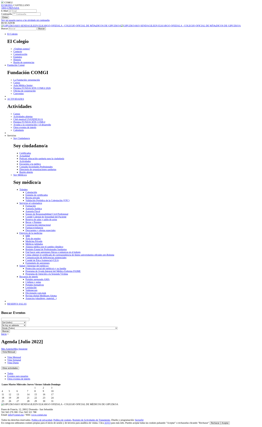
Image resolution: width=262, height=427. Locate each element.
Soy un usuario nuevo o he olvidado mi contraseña (25, 20)
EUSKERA (7, 5)
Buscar (4, 28)
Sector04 (139, 420)
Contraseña (6, 14)
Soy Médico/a (20, 175)
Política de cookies (62, 420)
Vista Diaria (13, 362)
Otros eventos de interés (18, 379)
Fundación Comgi (16, 65)
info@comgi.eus (16, 415)
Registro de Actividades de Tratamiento (91, 420)
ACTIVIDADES (15, 99)
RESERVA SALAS (17, 304)
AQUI (107, 423)
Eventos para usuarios (17, 376)
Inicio (4, 334)
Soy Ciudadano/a (21, 138)
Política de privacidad (42, 420)
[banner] (121, 25)
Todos (10, 373)
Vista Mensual (14, 357)
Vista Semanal (14, 360)
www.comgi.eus (39, 415)
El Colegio (12, 34)
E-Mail (4, 11)
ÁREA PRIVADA (10, 8)
